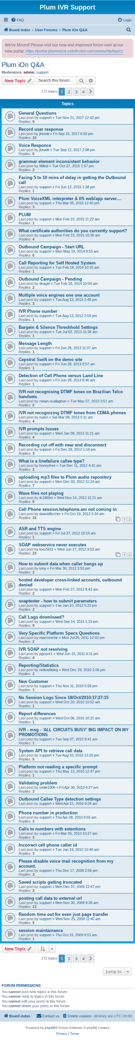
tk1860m (46, 498)
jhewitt (44, 134)
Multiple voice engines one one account (59, 295)
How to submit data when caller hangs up (61, 563)
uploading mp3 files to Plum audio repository (65, 477)
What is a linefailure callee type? (52, 461)
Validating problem (38, 782)
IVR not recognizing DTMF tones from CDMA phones (72, 412)
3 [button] (76, 92)
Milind (43, 166)
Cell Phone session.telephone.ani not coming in (68, 509)
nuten (43, 417)
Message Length (35, 343)
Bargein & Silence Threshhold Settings (58, 327)
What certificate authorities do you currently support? (73, 230)
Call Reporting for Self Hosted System (57, 262)
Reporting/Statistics (39, 665)
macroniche (48, 638)
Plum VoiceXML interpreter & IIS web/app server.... (70, 198)
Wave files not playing (41, 493)
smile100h (47, 787)
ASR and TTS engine (40, 528)
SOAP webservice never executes (52, 544)
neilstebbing (48, 670)
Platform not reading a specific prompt (58, 766)
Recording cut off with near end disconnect (62, 444)
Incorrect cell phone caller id (48, 845)
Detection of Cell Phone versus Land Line (61, 375)
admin (29, 72)
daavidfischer (50, 514)
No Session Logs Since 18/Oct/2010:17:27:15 (63, 697)
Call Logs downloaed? (41, 617)
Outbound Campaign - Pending (50, 279)
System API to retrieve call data (50, 750)
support (42, 72)
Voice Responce (35, 145)
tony (42, 568)
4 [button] (83, 92)
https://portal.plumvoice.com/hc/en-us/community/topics (74, 51)
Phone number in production (48, 812)
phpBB (50, 1027)
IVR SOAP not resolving (43, 649)
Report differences (37, 713)
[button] (90, 92)
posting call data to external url (50, 898)
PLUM (25, 214)
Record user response (41, 129)
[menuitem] (17, 20)
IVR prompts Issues (39, 428)
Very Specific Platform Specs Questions (59, 633)
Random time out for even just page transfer (63, 914)
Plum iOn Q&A (23, 64)
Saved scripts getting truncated (50, 882)
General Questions (37, 113)
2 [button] (69, 92)
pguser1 (45, 654)
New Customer (33, 681)
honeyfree (47, 465)
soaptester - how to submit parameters (58, 601)
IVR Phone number (38, 311)
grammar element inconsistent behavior (59, 161)
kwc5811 (46, 549)
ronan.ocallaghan (53, 401)
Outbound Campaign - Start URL (51, 246)
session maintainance (41, 930)
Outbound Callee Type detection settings (60, 799)
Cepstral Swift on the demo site (50, 359)
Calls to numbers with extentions (52, 828)
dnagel (44, 283)
